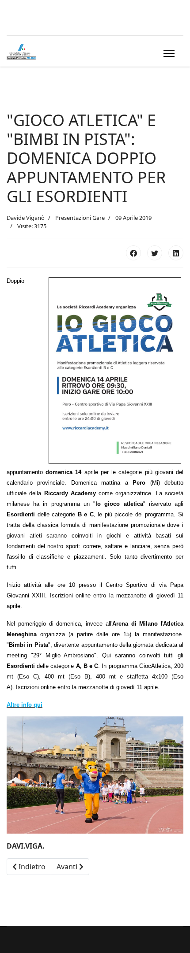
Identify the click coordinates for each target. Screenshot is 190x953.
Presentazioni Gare (80, 218)
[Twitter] (154, 252)
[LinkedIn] (175, 252)
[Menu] (167, 53)
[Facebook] (133, 252)
